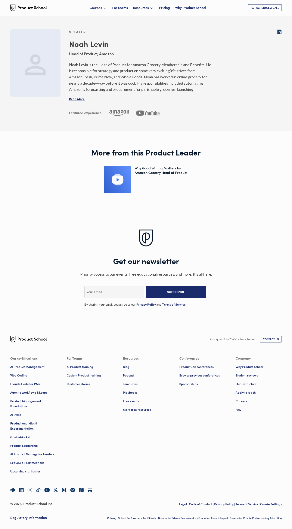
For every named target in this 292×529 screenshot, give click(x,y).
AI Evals (15, 415)
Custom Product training (84, 375)
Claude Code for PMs (25, 384)
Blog (126, 367)
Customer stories (78, 384)
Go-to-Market (20, 437)
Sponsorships (188, 384)
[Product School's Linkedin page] (21, 490)
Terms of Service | (248, 504)
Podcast (128, 375)
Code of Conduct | (201, 504)
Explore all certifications (27, 463)
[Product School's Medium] (64, 490)
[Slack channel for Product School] (12, 490)
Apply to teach (246, 393)
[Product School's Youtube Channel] (47, 490)
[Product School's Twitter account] (55, 490)
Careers (241, 401)
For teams (120, 8)
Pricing (164, 8)
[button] (77, 99)
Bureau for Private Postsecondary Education (256, 518)
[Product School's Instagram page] (29, 490)
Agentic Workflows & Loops (28, 393)
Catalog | (112, 518)
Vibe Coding (18, 375)
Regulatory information (28, 518)
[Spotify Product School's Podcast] (72, 490)
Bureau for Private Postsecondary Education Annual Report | (194, 518)
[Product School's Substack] (89, 490)
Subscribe (176, 292)
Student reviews (247, 375)
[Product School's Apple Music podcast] (81, 490)
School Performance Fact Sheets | (138, 518)
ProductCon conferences (196, 367)
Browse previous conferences (199, 375)
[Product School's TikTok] (38, 490)
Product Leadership (24, 446)
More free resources (137, 410)
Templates (130, 384)
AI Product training (80, 367)
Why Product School (190, 8)
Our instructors (246, 384)
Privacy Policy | (225, 504)
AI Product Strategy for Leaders (32, 454)
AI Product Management (27, 367)
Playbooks (130, 393)
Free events (131, 401)
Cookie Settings (271, 504)
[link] (265, 7)
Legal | (184, 504)
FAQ (238, 410)
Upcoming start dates (25, 471)
